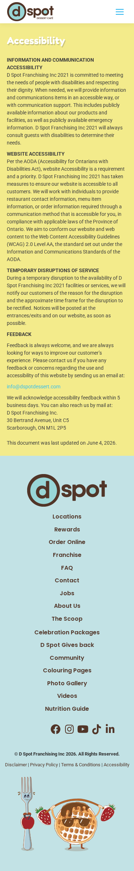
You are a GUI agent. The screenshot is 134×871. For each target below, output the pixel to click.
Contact (67, 580)
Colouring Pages (67, 670)
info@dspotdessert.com (33, 386)
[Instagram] (69, 729)
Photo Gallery (67, 683)
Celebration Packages (67, 632)
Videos (67, 696)
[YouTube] (83, 729)
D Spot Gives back (67, 645)
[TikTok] (96, 729)
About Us (67, 606)
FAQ (67, 568)
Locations (67, 516)
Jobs (67, 593)
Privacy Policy (44, 764)
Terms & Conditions (80, 764)
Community (67, 658)
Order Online (67, 542)
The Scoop (67, 619)
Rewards (67, 529)
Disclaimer (16, 764)
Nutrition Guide (67, 709)
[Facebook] (56, 729)
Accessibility (116, 764)
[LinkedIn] (110, 729)
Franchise (67, 555)
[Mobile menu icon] (120, 12)
